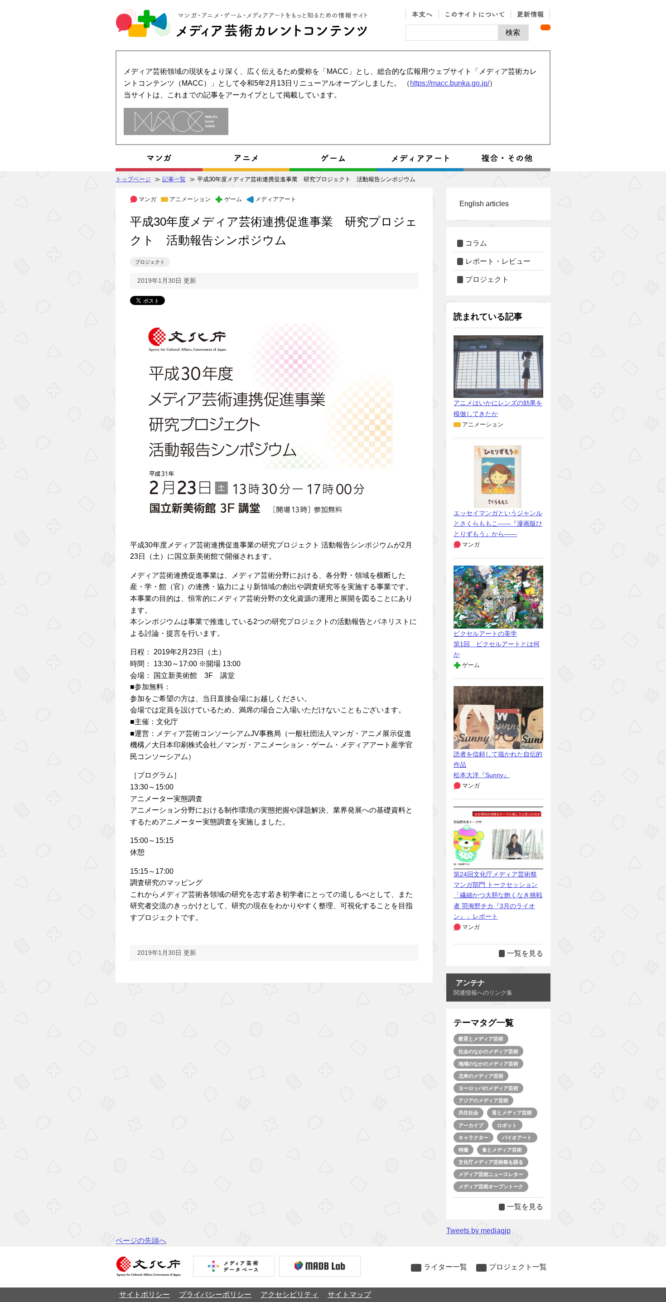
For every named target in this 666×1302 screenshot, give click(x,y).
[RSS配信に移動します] (545, 27)
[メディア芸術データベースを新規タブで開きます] (234, 1267)
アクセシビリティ (290, 1294)
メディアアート (275, 199)
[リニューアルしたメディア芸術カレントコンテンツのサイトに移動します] (176, 122)
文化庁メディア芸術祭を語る (490, 1162)
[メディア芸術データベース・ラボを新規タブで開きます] (320, 1267)
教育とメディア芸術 (480, 1038)
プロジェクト (150, 262)
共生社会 (468, 1112)
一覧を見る (525, 953)
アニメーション (190, 199)
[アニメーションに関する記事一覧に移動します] (246, 158)
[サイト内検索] (452, 32)
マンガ (147, 199)
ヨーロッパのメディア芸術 (488, 1088)
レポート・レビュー (498, 261)
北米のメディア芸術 (480, 1076)
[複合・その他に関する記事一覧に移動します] (506, 158)
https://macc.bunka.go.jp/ (449, 83)
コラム (476, 243)
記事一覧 (174, 179)
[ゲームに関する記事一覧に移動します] (333, 158)
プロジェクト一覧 (518, 1267)
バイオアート (517, 1137)
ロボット (507, 1125)
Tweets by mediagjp (478, 1230)
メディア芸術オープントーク (490, 1186)
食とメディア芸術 (502, 1149)
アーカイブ (470, 1125)
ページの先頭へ (141, 1240)
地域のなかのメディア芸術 (488, 1063)
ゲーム (232, 199)
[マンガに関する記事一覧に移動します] (159, 158)
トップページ (133, 179)
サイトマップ (349, 1294)
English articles (484, 204)
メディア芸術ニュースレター (490, 1174)
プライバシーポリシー (215, 1294)
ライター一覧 (445, 1267)
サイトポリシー (144, 1294)
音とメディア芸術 (512, 1112)
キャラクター (473, 1137)
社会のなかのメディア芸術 (488, 1051)
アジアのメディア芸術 (483, 1100)
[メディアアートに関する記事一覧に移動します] (419, 158)
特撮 (463, 1149)
